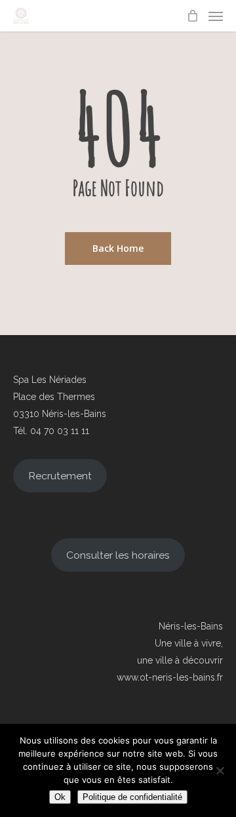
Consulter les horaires (118, 555)
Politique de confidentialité (132, 797)
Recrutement (60, 475)
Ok (60, 797)
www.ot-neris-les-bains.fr (170, 677)
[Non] (219, 770)
